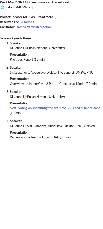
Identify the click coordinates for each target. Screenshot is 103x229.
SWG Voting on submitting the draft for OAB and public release (55, 108)
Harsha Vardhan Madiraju (34, 27)
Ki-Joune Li (28, 22)
